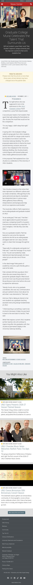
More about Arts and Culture (16, 512)
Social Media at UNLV (16, 582)
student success (21, 359)
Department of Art (8, 364)
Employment (5, 519)
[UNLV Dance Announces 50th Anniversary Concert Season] (16, 486)
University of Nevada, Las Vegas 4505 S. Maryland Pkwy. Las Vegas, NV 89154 (10, 556)
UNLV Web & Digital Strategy (23, 572)
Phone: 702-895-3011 (8, 561)
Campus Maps (6, 565)
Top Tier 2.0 (5, 533)
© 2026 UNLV (7, 572)
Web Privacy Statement (8, 544)
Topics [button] (22, 1)
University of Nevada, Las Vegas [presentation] (3, 1)
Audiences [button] (28, 1)
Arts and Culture (11, 96)
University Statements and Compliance (12, 540)
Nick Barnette (17, 99)
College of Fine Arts (18, 364)
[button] (2, 4)
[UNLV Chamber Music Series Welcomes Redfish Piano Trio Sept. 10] (16, 441)
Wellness (4, 526)
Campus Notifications (8, 537)
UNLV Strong (5, 522)
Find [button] (31, 4)
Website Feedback (7, 551)
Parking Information (7, 568)
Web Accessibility (6, 547)
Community (5, 529)
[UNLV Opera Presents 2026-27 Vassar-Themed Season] (16, 398)
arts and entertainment (9, 359)
